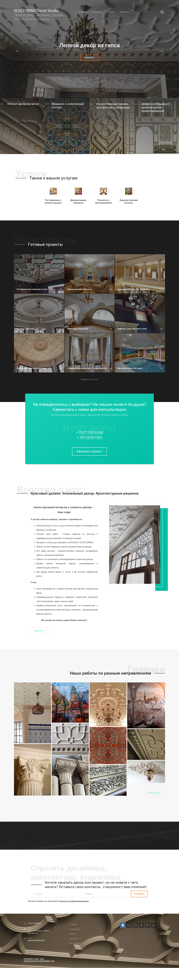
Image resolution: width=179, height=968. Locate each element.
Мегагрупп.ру (150, 958)
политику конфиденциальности (74, 901)
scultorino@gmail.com (36, 940)
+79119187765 (89, 437)
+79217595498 (89, 432)
